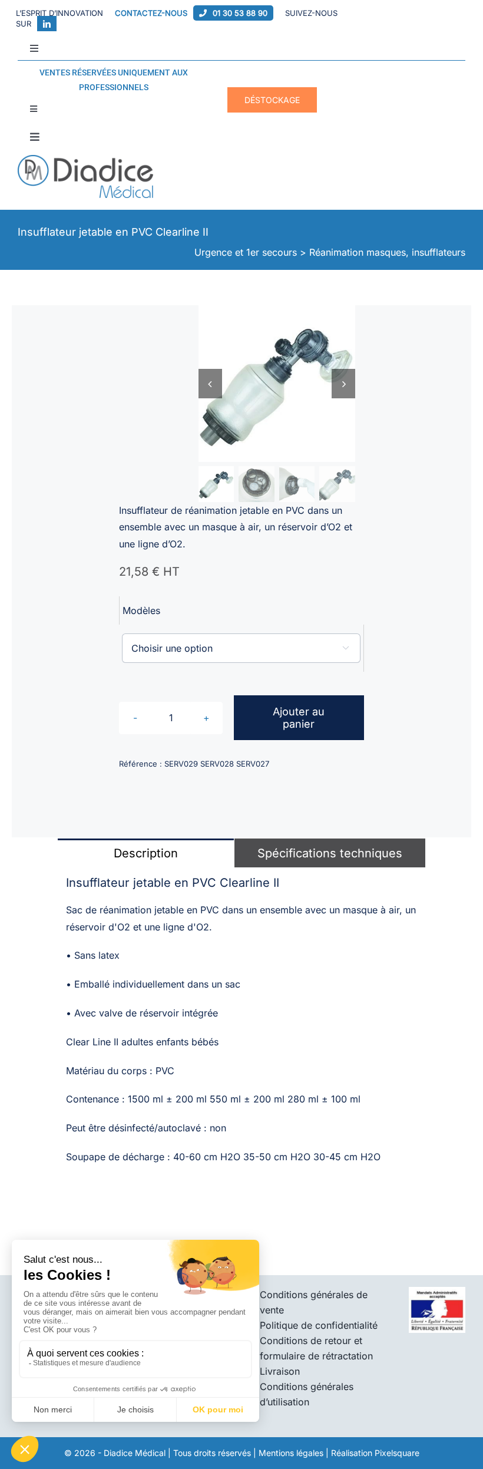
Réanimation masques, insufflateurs (387, 252)
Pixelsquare (397, 1453)
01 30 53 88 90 (240, 13)
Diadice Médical (135, 1453)
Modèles (141, 610)
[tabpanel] (241, 1027)
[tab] (146, 853)
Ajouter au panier (299, 717)
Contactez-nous (151, 13)
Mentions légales (291, 1453)
